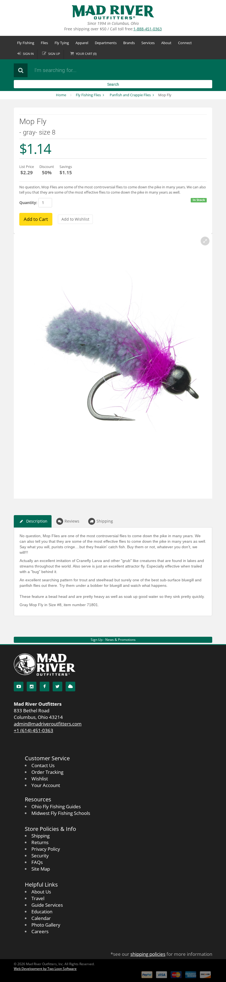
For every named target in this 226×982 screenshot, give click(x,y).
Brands (129, 42)
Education (41, 911)
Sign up (54, 54)
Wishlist (39, 778)
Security (40, 855)
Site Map (40, 869)
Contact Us (43, 765)
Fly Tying (62, 42)
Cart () (86, 54)
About (166, 42)
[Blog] (70, 686)
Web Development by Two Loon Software (45, 968)
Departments (106, 42)
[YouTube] (18, 686)
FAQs (37, 862)
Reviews (71, 521)
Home (61, 94)
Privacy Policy (45, 849)
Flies (44, 42)
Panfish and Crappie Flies (130, 94)
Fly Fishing (25, 42)
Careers (40, 931)
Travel (37, 898)
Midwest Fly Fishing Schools (60, 813)
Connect (185, 42)
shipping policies (147, 954)
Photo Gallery (45, 925)
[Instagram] (31, 686)
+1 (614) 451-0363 (33, 730)
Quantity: (28, 202)
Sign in (28, 54)
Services (148, 42)
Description (36, 521)
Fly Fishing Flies (88, 94)
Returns (40, 842)
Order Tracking (47, 772)
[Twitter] (57, 686)
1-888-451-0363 (147, 28)
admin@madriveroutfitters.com (48, 724)
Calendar (41, 918)
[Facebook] (44, 686)
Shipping (104, 521)
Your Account (45, 785)
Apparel (82, 42)
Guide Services (47, 905)
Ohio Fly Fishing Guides (56, 806)
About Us (41, 892)
